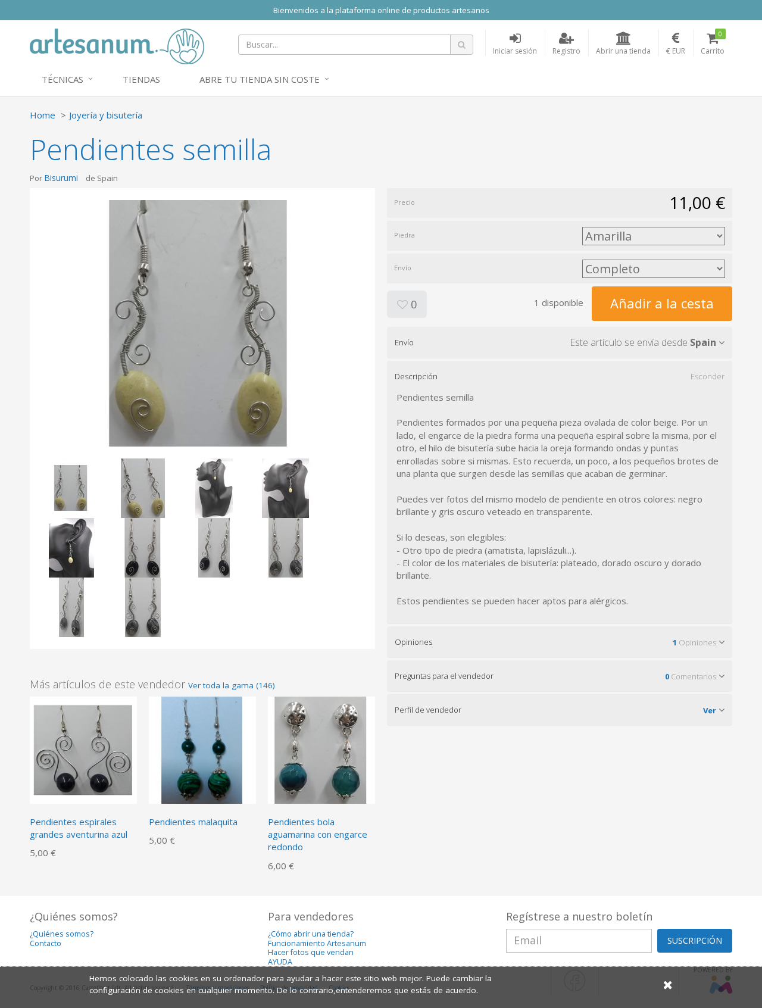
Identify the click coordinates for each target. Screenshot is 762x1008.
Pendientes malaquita (193, 822)
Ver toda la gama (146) (231, 685)
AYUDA (280, 962)
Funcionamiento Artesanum (317, 943)
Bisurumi (61, 177)
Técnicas (62, 79)
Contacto (45, 943)
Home (42, 115)
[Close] (668, 984)
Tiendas (141, 79)
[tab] (560, 342)
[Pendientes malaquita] (202, 749)
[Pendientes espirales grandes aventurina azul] (83, 749)
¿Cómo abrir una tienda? (311, 934)
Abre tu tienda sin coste (259, 79)
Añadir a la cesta (662, 303)
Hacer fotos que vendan (311, 952)
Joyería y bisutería (105, 115)
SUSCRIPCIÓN (694, 940)
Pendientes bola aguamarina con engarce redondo (317, 834)
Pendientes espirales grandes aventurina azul (78, 828)
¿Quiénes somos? (61, 934)
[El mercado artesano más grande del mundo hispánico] (117, 45)
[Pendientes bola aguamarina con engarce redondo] (321, 749)
